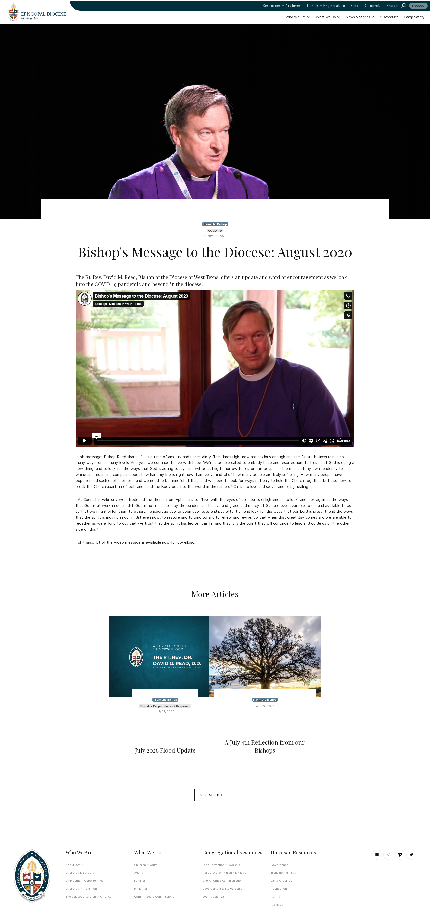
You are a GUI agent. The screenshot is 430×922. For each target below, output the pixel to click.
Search (392, 5)
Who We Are (79, 852)
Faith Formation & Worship (221, 865)
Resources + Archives (282, 6)
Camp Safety (414, 17)
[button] (298, 17)
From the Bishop (215, 224)
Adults (138, 872)
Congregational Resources (232, 852)
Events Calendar (213, 896)
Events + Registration (326, 6)
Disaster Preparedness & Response (165, 706)
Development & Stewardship (222, 888)
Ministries (141, 888)
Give (355, 6)
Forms (275, 896)
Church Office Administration (222, 880)
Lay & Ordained (281, 880)
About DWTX (74, 865)
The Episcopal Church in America (88, 896)
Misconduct (389, 17)
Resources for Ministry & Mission (225, 872)
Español (418, 6)
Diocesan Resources (293, 852)
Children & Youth (146, 865)
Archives (277, 904)
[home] (37, 12)
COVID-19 (215, 230)
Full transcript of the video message (108, 542)
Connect (372, 6)
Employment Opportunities (84, 880)
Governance (279, 865)
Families (140, 880)
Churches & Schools (80, 872)
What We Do (147, 852)
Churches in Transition (81, 888)
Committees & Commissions (154, 896)
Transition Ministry (283, 872)
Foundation (279, 888)
